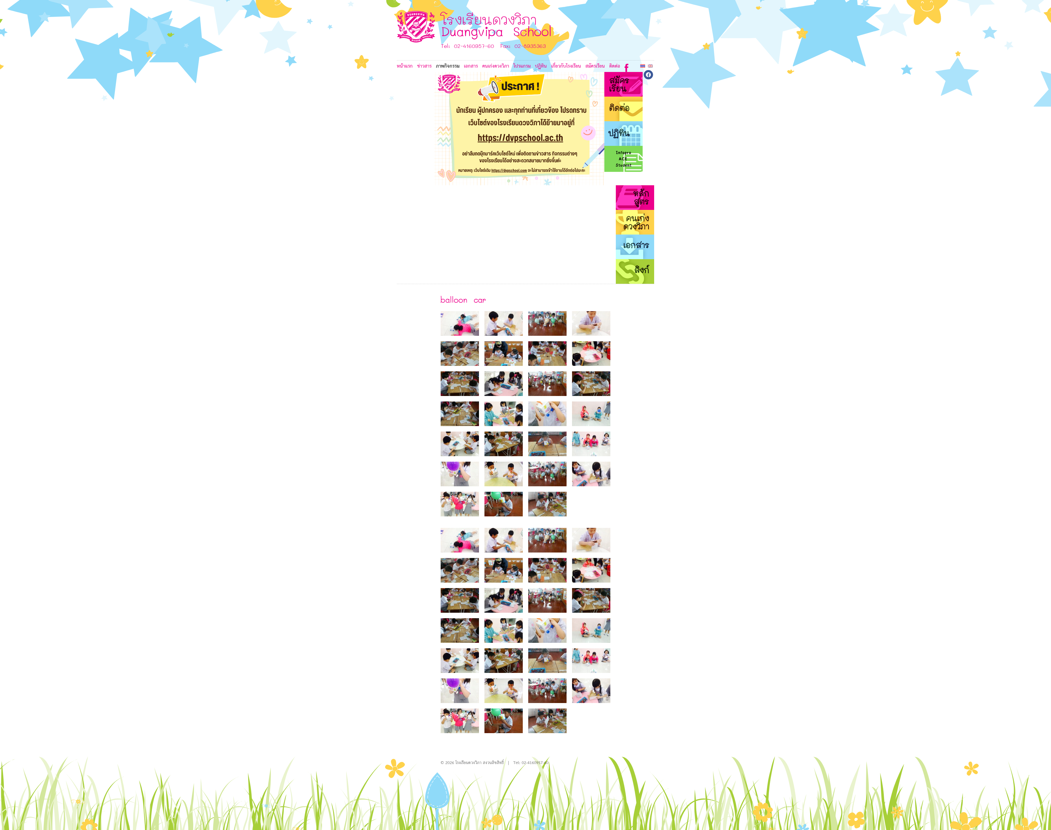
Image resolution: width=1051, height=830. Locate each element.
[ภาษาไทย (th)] (642, 66)
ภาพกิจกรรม (448, 66)
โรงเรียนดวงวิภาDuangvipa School (496, 25)
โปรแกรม (522, 66)
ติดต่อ (614, 66)
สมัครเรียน (595, 66)
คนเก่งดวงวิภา (495, 66)
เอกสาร (471, 66)
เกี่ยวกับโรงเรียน (566, 66)
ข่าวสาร (424, 66)
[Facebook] (626, 66)
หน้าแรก (405, 66)
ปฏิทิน (541, 66)
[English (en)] (650, 66)
